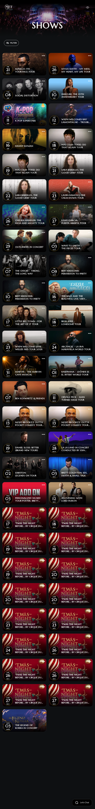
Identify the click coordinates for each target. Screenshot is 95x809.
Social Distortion (26, 95)
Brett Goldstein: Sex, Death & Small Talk (74, 474)
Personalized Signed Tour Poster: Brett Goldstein (28, 499)
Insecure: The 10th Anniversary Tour (72, 95)
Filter (13, 43)
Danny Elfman (24, 146)
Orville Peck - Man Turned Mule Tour (73, 398)
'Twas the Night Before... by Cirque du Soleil (28, 524)
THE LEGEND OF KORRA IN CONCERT (26, 726)
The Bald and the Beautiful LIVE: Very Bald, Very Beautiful (73, 297)
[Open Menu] (88, 7)
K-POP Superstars (25, 120)
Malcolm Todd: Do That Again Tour (73, 146)
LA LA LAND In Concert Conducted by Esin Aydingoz (75, 449)
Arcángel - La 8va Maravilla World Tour (76, 348)
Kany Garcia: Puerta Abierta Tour (73, 222)
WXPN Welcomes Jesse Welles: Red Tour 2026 (28, 348)
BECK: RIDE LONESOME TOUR (71, 323)
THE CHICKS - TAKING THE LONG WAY (27, 272)
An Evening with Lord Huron (71, 499)
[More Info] (43, 56)
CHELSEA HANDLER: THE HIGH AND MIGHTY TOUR (30, 222)
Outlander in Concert (29, 247)
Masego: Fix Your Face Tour (25, 70)
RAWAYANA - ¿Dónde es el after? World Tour (75, 373)
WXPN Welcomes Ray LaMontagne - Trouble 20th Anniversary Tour (75, 121)
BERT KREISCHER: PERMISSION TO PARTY (74, 272)
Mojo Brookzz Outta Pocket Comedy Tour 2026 (29, 423)
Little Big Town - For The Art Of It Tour (28, 323)
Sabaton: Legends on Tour (25, 474)
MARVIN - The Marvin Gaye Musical (28, 373)
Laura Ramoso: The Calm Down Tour (73, 196)
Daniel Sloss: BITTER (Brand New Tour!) (27, 449)
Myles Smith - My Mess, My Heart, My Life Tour (75, 70)
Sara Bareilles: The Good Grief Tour (72, 171)
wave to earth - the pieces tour (71, 247)
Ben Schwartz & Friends (30, 398)
